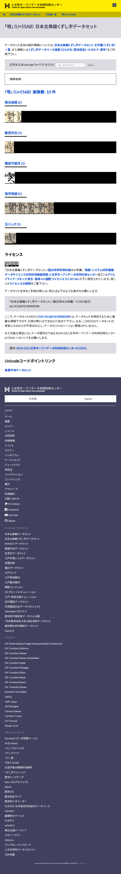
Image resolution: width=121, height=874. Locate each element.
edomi (8, 786)
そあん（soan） (12, 762)
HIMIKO (10, 825)
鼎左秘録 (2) (13, 102)
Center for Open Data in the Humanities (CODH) (51, 863)
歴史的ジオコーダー (16, 801)
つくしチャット (12, 752)
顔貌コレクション (14, 587)
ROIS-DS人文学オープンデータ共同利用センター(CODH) (51, 348)
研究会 (8, 469)
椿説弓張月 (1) (15, 163)
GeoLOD (9, 630)
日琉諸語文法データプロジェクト (22, 606)
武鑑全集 (10, 562)
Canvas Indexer (13, 711)
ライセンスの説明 (20, 283)
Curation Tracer (13, 715)
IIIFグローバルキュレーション (20, 591)
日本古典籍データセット (18, 533)
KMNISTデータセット (16, 543)
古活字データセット (15, 553)
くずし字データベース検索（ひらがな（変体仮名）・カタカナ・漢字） (67, 49)
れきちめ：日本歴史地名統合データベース (27, 806)
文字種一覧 (51, 14)
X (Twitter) (14, 503)
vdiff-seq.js (11, 701)
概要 (7, 421)
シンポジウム (12, 455)
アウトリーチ (11, 488)
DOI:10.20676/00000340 (54, 316)
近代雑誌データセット (16, 601)
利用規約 (10, 493)
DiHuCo (9, 839)
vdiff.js (8, 696)
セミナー (9, 450)
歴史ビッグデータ (14, 777)
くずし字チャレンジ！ (15, 772)
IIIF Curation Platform (17, 648)
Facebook (13, 509)
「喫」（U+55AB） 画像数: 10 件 (30, 91)
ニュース (9, 430)
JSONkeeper (12, 706)
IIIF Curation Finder (15, 662)
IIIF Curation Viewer (16, 653)
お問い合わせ (12, 498)
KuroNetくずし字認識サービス (21, 738)
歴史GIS (9, 791)
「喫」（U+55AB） (68, 14)
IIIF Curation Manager (17, 667)
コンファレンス (12, 479)
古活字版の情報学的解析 (18, 767)
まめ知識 (10, 854)
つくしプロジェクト (15, 748)
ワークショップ (12, 459)
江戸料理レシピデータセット (20, 558)
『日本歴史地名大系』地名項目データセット (28, 621)
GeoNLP (9, 810)
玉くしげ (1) (13, 224)
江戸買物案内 (12, 577)
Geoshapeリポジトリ (15, 611)
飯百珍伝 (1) (13, 133)
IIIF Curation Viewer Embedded (22, 657)
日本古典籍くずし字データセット (25, 14)
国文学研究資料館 (59, 270)
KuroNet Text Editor (16, 691)
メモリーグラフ (12, 835)
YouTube (13, 514)
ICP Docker (11, 720)
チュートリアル (12, 464)
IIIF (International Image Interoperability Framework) (33, 643)
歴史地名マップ (13, 796)
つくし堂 (9, 757)
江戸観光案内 (12, 582)
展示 (7, 484)
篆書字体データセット (18, 370)
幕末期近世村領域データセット (21, 625)
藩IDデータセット (14, 567)
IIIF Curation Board (15, 682)
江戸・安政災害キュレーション (21, 596)
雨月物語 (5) (13, 194)
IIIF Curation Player (15, 677)
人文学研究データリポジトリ (20, 849)
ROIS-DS (74, 863)
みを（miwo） (11, 743)
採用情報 (10, 440)
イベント (9, 445)
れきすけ (9, 820)
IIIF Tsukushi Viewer (16, 686)
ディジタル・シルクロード (18, 844)
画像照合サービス (14, 815)
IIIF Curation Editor (15, 672)
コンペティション (13, 474)
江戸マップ (10, 572)
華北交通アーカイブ (15, 830)
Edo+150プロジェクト (16, 781)
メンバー (9, 426)
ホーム (8, 416)
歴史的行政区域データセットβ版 (22, 616)
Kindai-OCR (11, 725)
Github (11, 520)
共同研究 (10, 435)
